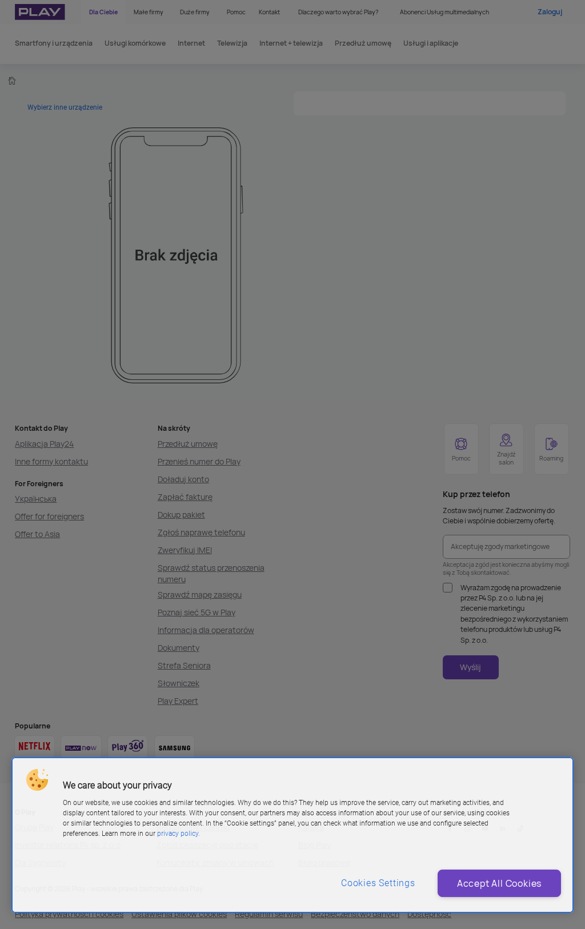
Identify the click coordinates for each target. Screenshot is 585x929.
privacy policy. (178, 834)
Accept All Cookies (499, 883)
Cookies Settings (378, 883)
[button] (37, 780)
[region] (292, 835)
